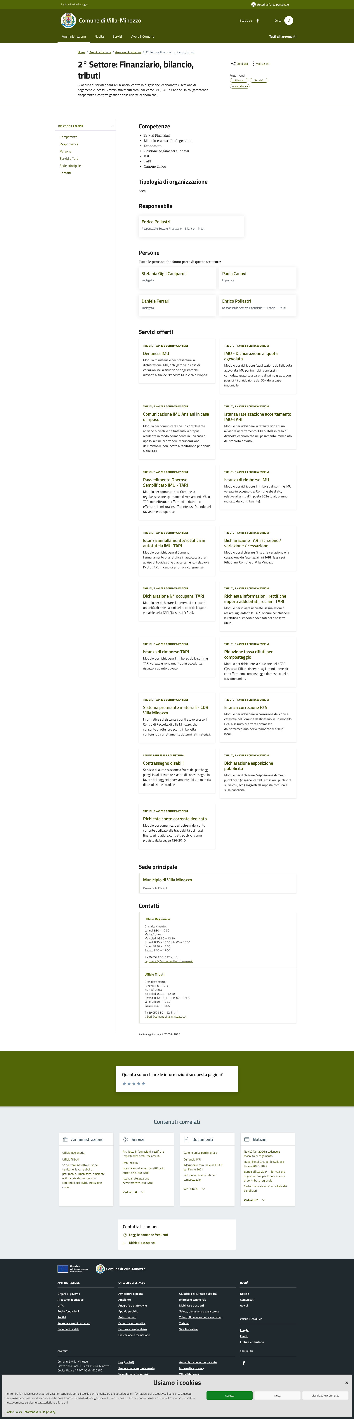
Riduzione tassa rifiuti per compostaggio (248, 654)
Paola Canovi (234, 273)
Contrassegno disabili (163, 763)
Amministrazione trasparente (198, 1362)
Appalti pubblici (128, 1311)
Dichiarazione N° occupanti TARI (173, 596)
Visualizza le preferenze (325, 1395)
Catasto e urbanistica (131, 1323)
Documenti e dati (68, 1329)
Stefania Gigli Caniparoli (164, 273)
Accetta (229, 1395)
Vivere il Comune (142, 36)
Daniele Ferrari (155, 301)
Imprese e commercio (192, 1299)
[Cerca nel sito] (288, 20)
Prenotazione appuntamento (136, 1368)
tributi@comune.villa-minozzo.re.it (165, 1017)
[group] (86, 1172)
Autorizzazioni (127, 1317)
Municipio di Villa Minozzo (167, 879)
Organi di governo (69, 1293)
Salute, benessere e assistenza (163, 755)
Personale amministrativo (74, 1323)
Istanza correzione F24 (245, 707)
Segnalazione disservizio (133, 1374)
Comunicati (247, 1299)
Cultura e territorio (252, 1342)
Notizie (244, 1293)
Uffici (61, 1305)
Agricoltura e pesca (130, 1293)
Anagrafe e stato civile (132, 1305)
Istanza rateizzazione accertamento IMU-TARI (257, 416)
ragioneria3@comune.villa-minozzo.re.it (169, 961)
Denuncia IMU (156, 353)
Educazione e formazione (134, 1335)
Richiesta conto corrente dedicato (175, 818)
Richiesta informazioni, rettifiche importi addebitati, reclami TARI (255, 598)
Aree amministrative (71, 1299)
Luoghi (244, 1330)
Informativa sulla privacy (39, 1412)
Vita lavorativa (188, 1329)
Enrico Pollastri (156, 221)
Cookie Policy (14, 1412)
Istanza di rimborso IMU (246, 479)
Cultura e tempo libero (132, 1329)
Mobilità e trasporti (191, 1305)
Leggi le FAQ (126, 1362)
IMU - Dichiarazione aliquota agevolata (251, 356)
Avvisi (244, 1305)
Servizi (117, 36)
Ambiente (124, 1299)
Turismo (184, 1323)
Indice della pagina (70, 126)
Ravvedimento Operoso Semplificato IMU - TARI (165, 482)
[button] (346, 1382)
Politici (62, 1317)
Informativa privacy (191, 1368)
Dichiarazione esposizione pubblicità (248, 765)
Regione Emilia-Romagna (74, 4)
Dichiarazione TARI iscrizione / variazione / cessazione (252, 543)
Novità (99, 36)
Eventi (244, 1336)
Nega (277, 1395)
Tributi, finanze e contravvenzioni (165, 346)
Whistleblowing (189, 1374)
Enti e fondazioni (68, 1311)
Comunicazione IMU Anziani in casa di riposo (176, 416)
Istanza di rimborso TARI (166, 651)
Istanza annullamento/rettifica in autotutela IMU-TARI (174, 543)
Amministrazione (74, 36)
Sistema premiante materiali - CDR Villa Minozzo (175, 710)
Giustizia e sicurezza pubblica (198, 1293)
